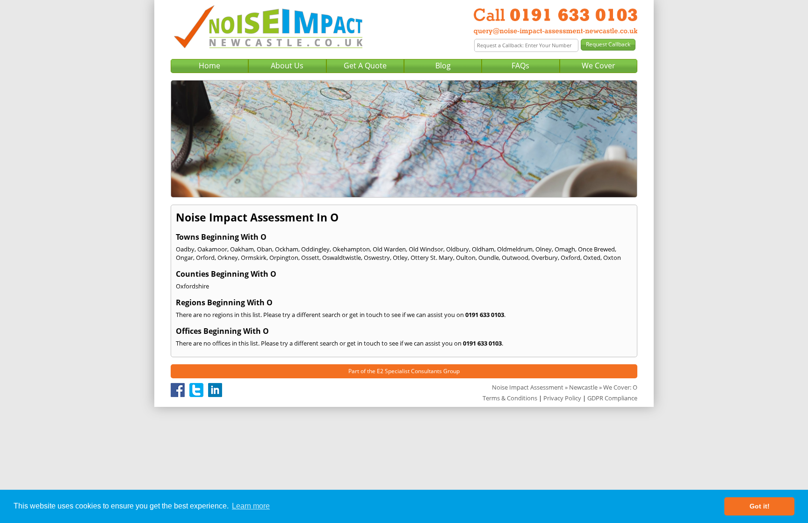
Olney (543, 249)
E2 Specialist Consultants (409, 371)
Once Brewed (596, 249)
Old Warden (389, 249)
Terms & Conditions (510, 398)
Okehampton (351, 249)
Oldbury (457, 249)
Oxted (591, 257)
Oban (264, 249)
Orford (205, 257)
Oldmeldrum (515, 249)
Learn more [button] (251, 506)
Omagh (565, 249)
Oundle (488, 257)
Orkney (227, 257)
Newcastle (583, 387)
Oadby (185, 249)
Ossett (310, 257)
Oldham (483, 249)
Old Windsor (426, 249)
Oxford (570, 257)
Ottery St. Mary (432, 257)
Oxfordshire (192, 286)
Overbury (544, 257)
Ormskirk (254, 257)
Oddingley (315, 249)
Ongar (184, 257)
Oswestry (377, 257)
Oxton (612, 257)
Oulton (466, 257)
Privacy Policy (562, 398)
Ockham (286, 249)
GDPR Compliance (612, 398)
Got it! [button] (760, 506)
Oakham (242, 249)
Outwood (515, 257)
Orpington (283, 257)
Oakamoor (212, 249)
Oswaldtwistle (341, 257)
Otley (400, 257)
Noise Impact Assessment (527, 387)
